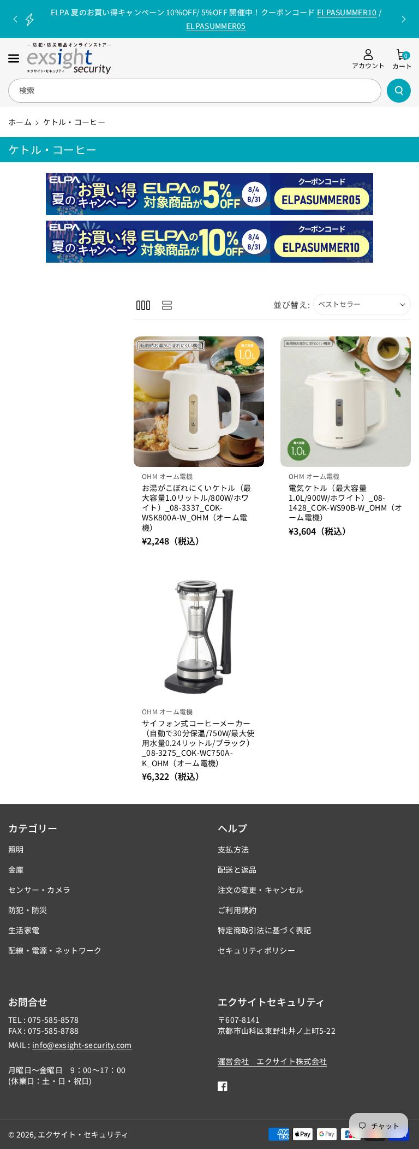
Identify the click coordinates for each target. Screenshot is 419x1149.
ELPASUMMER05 (216, 25)
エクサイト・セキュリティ (83, 1134)
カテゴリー (32, 828)
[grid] (143, 304)
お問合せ (27, 1001)
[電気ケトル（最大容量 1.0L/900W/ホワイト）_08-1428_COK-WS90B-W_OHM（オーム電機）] (345, 401)
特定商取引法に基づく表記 (265, 930)
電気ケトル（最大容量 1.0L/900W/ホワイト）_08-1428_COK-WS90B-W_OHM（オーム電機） (346, 503)
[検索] (399, 91)
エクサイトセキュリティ (271, 1001)
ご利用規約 (237, 909)
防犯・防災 (27, 909)
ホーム (20, 121)
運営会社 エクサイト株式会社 (272, 1061)
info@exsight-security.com (82, 1044)
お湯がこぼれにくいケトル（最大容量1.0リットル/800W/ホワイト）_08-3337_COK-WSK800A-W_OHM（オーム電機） (196, 507)
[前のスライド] (15, 19)
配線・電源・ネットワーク (55, 950)
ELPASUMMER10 (347, 12)
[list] (166, 304)
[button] (14, 58)
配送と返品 (237, 869)
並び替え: (291, 304)
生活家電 (23, 930)
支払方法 (233, 849)
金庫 (16, 869)
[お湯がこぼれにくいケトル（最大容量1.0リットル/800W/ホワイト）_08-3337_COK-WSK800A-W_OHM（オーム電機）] (199, 401)
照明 (16, 849)
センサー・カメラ (39, 889)
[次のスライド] (404, 19)
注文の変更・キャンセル (260, 889)
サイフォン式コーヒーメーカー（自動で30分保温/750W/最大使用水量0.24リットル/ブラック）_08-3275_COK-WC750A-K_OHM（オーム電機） (198, 743)
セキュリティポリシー (256, 950)
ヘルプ (232, 828)
